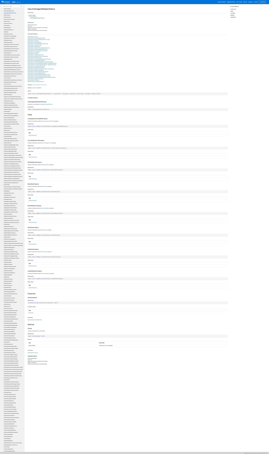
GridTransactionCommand (9, 298)
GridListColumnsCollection (9, 19)
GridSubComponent (8, 285)
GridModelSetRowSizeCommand (10, 90)
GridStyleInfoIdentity (8, 279)
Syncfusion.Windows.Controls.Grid (39, 84)
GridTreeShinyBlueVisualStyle (10, 396)
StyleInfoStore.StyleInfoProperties (35, 78)
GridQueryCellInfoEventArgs (9, 147)
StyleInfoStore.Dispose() (33, 41)
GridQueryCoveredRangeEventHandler (12, 166)
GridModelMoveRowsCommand (10, 50)
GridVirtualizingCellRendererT (10, 430)
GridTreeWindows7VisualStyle (10, 421)
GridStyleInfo (6, 277)
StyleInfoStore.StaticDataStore (35, 319)
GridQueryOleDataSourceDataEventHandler (13, 188)
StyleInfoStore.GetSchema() (34, 46)
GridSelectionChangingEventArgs (10, 256)
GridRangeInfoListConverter (9, 197)
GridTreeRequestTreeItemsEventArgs (11, 388)
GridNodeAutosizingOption (9, 103)
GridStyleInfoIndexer (8, 281)
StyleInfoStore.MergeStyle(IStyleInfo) (36, 60)
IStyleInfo (30, 26)
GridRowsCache (7, 237)
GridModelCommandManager (10, 36)
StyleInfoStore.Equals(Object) (34, 42)
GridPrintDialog (7, 126)
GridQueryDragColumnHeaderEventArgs (12, 174)
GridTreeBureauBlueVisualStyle (10, 302)
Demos (245, 2)
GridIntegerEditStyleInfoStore (10, 13)
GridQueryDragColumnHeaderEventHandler (13, 176)
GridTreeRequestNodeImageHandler (11, 386)
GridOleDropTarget (8, 109)
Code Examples (222, 2)
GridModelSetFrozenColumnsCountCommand (10, 77)
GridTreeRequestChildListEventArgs (11, 382)
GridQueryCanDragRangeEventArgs (11, 145)
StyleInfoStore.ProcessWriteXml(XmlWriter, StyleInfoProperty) (42, 64)
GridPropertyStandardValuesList (10, 132)
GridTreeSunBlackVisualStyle (10, 407)
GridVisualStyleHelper (8, 434)
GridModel (6, 31)
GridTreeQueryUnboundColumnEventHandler (13, 369)
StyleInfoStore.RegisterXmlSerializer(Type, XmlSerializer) (41, 69)
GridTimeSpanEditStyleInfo (9, 291)
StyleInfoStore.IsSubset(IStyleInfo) (35, 55)
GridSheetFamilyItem (8, 270)
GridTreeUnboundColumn (9, 415)
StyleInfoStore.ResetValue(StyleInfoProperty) (38, 71)
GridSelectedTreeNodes (9, 249)
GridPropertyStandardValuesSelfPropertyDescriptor (10, 135)
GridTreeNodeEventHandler (9, 352)
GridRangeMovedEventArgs (9, 205)
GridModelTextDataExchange (10, 92)
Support (250, 2)
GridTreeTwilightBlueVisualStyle (10, 411)
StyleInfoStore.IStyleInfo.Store (35, 57)
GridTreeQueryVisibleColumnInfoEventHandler (11, 378)
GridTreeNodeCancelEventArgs (10, 346)
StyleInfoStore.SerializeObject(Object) (36, 73)
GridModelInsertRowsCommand (10, 46)
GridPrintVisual (7, 130)
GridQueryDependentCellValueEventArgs (12, 168)
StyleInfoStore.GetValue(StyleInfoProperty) (37, 49)
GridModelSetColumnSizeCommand (11, 63)
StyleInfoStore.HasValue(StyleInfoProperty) (37, 50)
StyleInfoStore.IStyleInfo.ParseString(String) (38, 56)
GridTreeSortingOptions (9, 400)
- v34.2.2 (18, 2)
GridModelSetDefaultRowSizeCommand (12, 69)
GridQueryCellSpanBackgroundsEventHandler (13, 157)
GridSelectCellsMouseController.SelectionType (13, 243)
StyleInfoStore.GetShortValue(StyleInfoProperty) (39, 48)
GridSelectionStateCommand (10, 266)
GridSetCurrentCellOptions (9, 268)
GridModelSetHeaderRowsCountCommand (13, 86)
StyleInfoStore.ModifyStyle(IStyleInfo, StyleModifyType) (40, 62)
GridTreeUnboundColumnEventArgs (11, 417)
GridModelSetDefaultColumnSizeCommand (13, 67)
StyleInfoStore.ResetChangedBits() (36, 70)
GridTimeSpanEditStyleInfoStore (10, 293)
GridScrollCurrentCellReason (10, 239)
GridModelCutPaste (8, 40)
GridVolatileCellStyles (8, 436)
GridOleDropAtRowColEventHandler (11, 107)
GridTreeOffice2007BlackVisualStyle (11, 361)
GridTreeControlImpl (8, 308)
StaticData (31, 312)
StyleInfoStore (33, 16)
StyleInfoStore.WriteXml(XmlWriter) (36, 81)
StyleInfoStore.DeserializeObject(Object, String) (39, 39)
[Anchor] (27, 98)
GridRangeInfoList (7, 195)
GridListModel (7, 25)
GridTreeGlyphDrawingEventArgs (10, 325)
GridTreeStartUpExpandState (10, 403)
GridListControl (7, 21)
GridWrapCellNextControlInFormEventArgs (13, 442)
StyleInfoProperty (33, 135)
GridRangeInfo (7, 191)
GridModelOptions (8, 53)
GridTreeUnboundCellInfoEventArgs (11, 413)
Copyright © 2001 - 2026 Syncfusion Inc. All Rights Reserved (255, 453)
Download (262, 2)
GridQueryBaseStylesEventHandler (11, 140)
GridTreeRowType (7, 392)
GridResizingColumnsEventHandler (11, 230)
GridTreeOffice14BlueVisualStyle (10, 356)
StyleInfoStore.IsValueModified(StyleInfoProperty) (39, 59)
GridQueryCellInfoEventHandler (10, 149)
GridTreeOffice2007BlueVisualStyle (11, 363)
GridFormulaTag (7, 8)
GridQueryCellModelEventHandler (11, 153)
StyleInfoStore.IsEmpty (33, 53)
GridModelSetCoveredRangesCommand (12, 65)
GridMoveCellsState (8, 94)
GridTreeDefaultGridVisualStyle (10, 314)
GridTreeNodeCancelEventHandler (11, 348)
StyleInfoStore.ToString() (33, 80)
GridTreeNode (7, 342)
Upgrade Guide (231, 2)
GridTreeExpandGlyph (8, 321)
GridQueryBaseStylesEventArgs (10, 138)
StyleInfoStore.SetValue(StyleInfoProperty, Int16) (39, 74)
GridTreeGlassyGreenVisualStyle (10, 323)
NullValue (45, 251)
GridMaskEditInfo (7, 27)
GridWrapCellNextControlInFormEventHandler (11, 445)
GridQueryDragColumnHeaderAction (11, 172)
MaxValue (45, 186)
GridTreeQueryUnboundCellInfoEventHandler (13, 367)
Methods (232, 15)
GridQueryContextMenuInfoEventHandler (12, 161)
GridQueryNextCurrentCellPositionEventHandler (11, 183)
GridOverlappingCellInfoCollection (11, 113)
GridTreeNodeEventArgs (9, 350)
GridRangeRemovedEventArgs (10, 210)
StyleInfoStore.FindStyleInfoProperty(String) (38, 43)
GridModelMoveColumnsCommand (11, 48)
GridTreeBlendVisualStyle (9, 300)
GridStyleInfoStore (7, 283)
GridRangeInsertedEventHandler (10, 203)
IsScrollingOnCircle (47, 143)
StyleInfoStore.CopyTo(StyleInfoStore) (36, 38)
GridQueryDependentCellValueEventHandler (13, 170)
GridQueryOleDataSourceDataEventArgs (12, 186)
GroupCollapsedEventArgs (9, 451)
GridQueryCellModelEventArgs (10, 151)
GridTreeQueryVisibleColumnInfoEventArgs (13, 375)
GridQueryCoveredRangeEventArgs (11, 163)
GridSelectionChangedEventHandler (11, 253)
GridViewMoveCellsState (9, 428)
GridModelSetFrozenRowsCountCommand (13, 80)
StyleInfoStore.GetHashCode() (34, 45)
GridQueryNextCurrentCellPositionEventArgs (13, 180)
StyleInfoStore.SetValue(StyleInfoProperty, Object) (39, 76)
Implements (233, 17)
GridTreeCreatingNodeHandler (10, 312)
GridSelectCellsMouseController (10, 241)
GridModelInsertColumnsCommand (11, 44)
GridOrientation (7, 111)
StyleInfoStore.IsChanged (33, 52)
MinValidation (46, 208)
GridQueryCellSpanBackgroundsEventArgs (12, 155)
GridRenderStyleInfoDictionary (10, 216)
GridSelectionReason (8, 264)
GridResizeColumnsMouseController (11, 220)
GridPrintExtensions (8, 128)
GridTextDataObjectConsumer (10, 289)
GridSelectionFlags (7, 260)
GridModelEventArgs (8, 42)
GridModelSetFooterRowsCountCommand (13, 74)
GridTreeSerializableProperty (10, 394)
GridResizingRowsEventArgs (9, 232)
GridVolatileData (7, 438)
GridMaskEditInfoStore (8, 29)
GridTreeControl (7, 306)
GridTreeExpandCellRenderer (10, 317)
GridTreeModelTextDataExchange (11, 340)
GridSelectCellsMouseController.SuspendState (13, 245)
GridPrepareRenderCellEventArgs (11, 122)
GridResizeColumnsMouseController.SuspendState (11, 223)
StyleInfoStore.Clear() (32, 36)
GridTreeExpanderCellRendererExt (11, 319)
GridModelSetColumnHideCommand (11, 61)
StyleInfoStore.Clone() (33, 352)
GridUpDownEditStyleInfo (9, 424)
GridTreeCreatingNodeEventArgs (10, 310)
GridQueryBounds (7, 142)
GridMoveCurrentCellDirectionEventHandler (13, 98)
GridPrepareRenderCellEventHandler (11, 124)
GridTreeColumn (7, 304)
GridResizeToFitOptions (9, 226)
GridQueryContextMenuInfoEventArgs (12, 159)
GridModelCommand (8, 34)
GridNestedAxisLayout (8, 101)
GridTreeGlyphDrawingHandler (10, 327)
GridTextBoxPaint (7, 287)
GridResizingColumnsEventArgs (10, 228)
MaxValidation (46, 164)
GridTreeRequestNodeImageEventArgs (12, 384)
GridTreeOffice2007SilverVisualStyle (11, 365)
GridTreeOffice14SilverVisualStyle (11, 359)
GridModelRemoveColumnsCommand (12, 55)
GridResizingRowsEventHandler (10, 235)
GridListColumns (7, 17)
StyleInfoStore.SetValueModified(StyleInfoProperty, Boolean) (42, 77)
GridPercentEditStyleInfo (9, 117)
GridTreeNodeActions (8, 344)
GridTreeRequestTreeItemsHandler (11, 390)
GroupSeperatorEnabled (48, 121)
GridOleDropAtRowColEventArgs (10, 105)
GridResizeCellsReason (8, 218)
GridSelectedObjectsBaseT (9, 247)
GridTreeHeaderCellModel (9, 331)
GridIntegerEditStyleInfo (9, 10)
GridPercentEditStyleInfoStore (10, 119)
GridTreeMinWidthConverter (10, 338)
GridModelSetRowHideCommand (11, 88)
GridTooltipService (7, 296)
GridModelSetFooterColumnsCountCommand (13, 71)
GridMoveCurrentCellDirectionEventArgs (12, 96)
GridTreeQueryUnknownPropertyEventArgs (13, 371)
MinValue (45, 230)
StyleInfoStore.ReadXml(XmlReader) (36, 67)
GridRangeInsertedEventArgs (10, 201)
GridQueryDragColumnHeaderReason (12, 178)
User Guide (239, 2)
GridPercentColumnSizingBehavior (11, 115)
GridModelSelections (8, 59)
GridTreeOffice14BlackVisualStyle (10, 354)
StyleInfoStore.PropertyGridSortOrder (36, 66)
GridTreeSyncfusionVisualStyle (10, 409)
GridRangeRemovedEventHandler (11, 212)
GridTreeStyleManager (8, 405)
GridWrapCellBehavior (8, 440)
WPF (13, 2)
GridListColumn (7, 15)
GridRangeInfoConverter (9, 193)
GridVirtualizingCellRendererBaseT (11, 432)
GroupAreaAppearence (8, 449)
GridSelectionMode (8, 262)
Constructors (233, 9)
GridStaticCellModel (8, 274)
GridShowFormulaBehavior (9, 272)
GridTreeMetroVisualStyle (9, 335)
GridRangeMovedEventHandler (10, 207)
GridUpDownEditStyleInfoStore (10, 426)
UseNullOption (46, 273)
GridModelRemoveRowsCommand (11, 57)
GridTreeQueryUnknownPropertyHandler (12, 373)
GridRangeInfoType (8, 199)
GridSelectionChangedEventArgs (10, 251)
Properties (232, 13)
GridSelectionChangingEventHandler (11, 258)
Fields (231, 11)
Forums (256, 2)
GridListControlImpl (8, 23)
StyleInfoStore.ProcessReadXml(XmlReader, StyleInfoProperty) (42, 63)
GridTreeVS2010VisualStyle (9, 419)
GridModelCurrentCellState (9, 38)
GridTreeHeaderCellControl (9, 329)
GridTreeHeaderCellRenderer (10, 333)
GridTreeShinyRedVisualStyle (10, 398)
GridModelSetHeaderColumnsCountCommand (10, 83)
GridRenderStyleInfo (8, 214)
